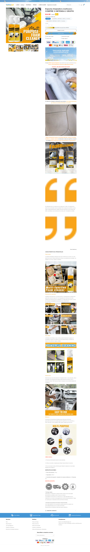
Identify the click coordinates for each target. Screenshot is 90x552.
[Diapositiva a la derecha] (40, 48)
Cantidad (46, 23)
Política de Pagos (35, 521)
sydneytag (48, 545)
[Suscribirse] (53, 535)
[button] (23, 5)
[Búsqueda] (79, 5)
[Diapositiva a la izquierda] (7, 48)
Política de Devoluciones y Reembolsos (39, 529)
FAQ (7, 521)
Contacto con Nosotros (10, 527)
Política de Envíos (35, 523)
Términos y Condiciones (36, 527)
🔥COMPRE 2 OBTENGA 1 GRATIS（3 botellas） (61, 18)
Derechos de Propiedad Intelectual (12, 529)
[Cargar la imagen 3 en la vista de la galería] (27, 47)
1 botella (48, 18)
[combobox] (73, 5)
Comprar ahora (61, 33)
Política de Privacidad (36, 525)
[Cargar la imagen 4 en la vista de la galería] (34, 47)
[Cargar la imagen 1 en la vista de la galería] (12, 47)
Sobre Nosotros (9, 523)
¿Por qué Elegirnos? (9, 525)
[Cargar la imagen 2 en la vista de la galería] (19, 47)
